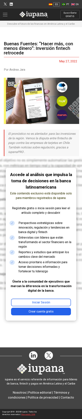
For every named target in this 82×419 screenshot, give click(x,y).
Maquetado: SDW (28, 414)
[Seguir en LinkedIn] (11, 4)
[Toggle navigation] (6, 14)
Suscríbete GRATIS (70, 15)
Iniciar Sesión (41, 302)
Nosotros (19, 392)
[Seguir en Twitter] (5, 4)
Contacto (67, 397)
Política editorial (39, 392)
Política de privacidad (43, 397)
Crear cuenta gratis (41, 311)
